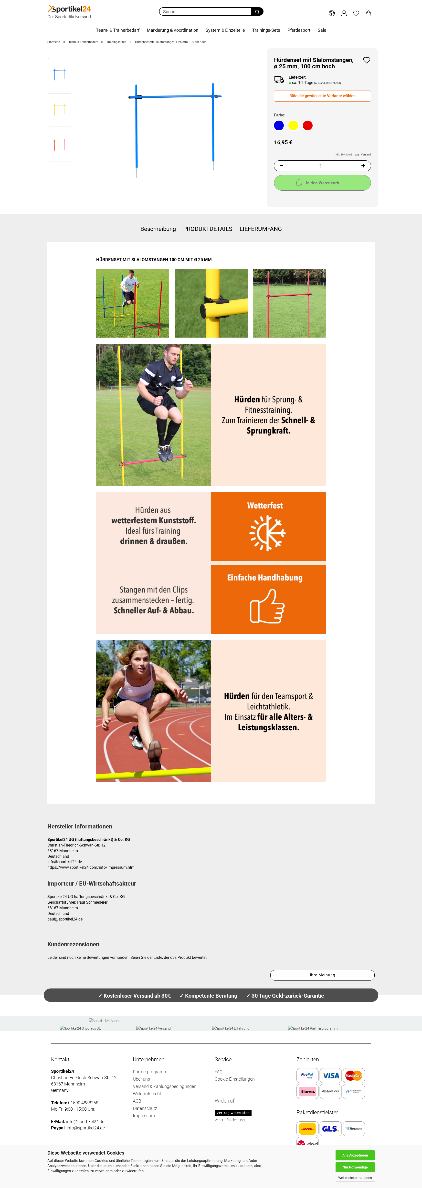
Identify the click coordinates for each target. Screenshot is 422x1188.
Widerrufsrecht (147, 1093)
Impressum (144, 1115)
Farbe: (279, 115)
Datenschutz (145, 1108)
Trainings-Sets (266, 30)
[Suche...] (257, 11)
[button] (332, 12)
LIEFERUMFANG (261, 229)
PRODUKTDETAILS (207, 229)
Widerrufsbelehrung (230, 1120)
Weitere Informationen (355, 1178)
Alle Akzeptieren (355, 1155)
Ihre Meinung (322, 975)
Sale (322, 30)
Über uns (141, 1079)
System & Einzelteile (225, 30)
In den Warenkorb (322, 182)
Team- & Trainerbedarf (117, 30)
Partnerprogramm (150, 1071)
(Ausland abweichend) (327, 83)
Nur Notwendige (355, 1167)
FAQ (218, 1071)
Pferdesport (298, 30)
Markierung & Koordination (172, 30)
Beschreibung (158, 229)
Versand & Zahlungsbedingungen (164, 1086)
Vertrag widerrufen (233, 1113)
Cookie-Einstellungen (235, 1079)
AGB (137, 1101)
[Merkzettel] (356, 12)
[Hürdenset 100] (175, 127)
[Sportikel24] (69, 12)
